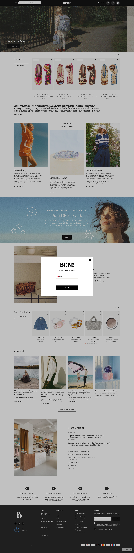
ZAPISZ (67, 287)
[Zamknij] (90, 260)
